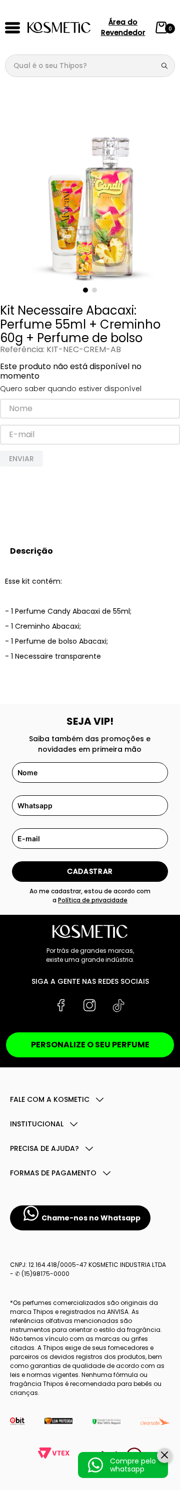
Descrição (31, 551)
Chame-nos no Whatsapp (91, 1218)
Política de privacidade (93, 900)
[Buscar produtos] (166, 66)
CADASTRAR (90, 871)
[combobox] (90, 66)
